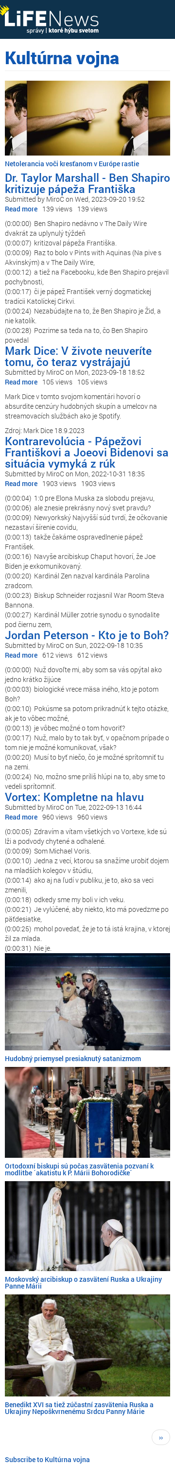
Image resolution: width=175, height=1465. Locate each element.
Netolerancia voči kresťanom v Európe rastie (72, 163)
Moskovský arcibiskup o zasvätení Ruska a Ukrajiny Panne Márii (83, 1282)
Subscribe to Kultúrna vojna (47, 1459)
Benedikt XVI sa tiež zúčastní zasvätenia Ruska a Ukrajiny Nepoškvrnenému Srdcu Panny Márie (79, 1408)
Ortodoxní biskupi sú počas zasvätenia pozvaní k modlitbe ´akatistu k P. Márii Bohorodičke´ (79, 1169)
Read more (21, 208)
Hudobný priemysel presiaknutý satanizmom (73, 1058)
